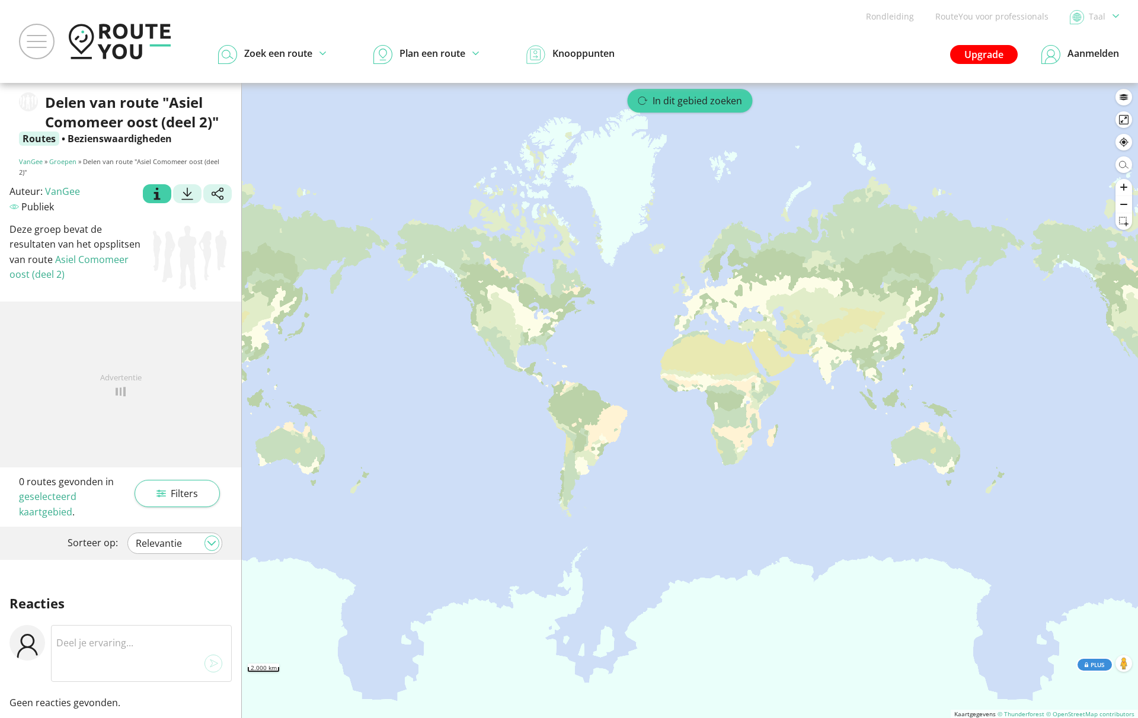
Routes (39, 138)
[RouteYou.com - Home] (120, 41)
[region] (690, 400)
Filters (184, 493)
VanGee (31, 161)
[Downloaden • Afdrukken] (187, 195)
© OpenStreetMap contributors (1090, 714)
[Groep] (157, 195)
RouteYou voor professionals (992, 16)
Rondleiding (890, 16)
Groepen (62, 161)
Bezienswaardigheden (120, 138)
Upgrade (983, 54)
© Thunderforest (1021, 714)
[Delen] (217, 195)
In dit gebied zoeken (697, 100)
